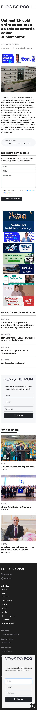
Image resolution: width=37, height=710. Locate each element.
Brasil (3, 593)
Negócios (5, 608)
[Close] (32, 657)
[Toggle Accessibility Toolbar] (32, 705)
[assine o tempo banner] (18, 258)
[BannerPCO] (18, 290)
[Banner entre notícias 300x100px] (18, 237)
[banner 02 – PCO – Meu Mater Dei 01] (18, 280)
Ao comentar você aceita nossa (19, 192)
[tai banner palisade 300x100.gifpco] (18, 226)
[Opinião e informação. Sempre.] (15, 6)
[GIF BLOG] (18, 301)
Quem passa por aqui (9, 616)
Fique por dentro (7, 600)
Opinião (4, 612)
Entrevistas (5, 619)
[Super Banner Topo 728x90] (18, 59)
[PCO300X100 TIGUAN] (18, 269)
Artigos (4, 589)
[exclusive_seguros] (18, 216)
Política (4, 604)
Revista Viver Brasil (8, 623)
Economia (5, 597)
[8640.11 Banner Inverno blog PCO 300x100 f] (18, 248)
